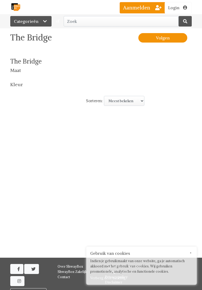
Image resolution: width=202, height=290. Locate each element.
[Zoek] (185, 21)
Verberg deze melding (108, 278)
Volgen (163, 37)
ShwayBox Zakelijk (72, 272)
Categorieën (26, 21)
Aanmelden (137, 7)
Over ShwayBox (70, 266)
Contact (64, 277)
